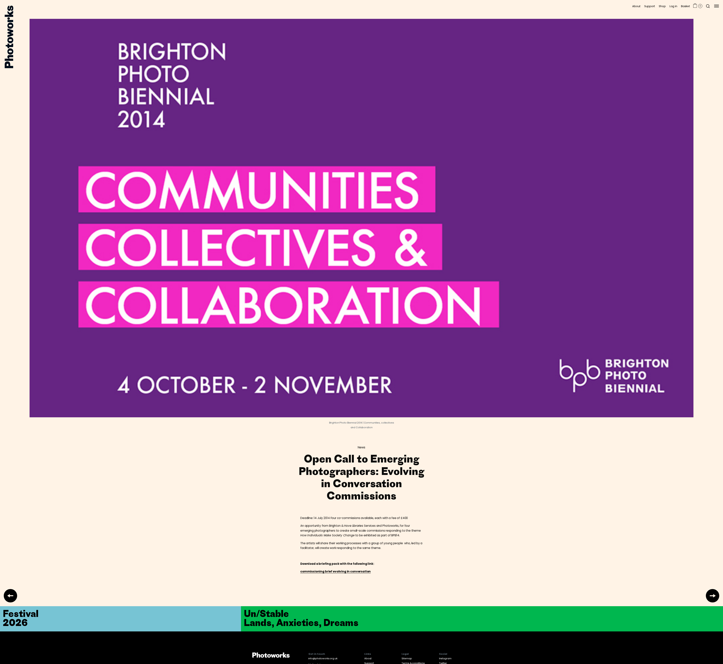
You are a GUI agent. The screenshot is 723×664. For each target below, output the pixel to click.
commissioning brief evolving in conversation (335, 571)
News (361, 447)
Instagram (445, 658)
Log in (673, 6)
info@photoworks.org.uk (322, 658)
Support (649, 6)
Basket (685, 6)
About (636, 6)
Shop (662, 6)
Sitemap (407, 658)
